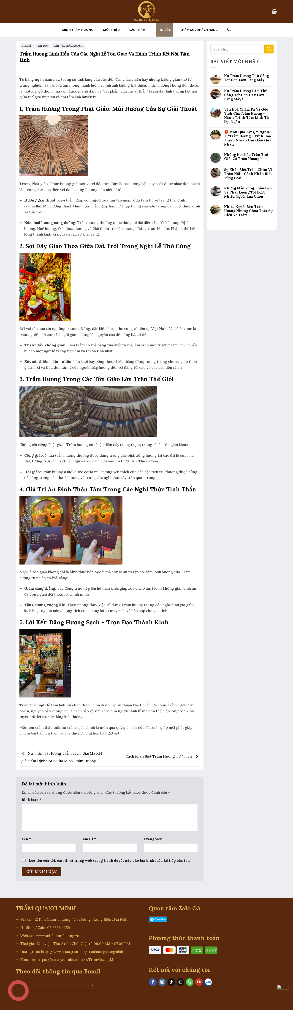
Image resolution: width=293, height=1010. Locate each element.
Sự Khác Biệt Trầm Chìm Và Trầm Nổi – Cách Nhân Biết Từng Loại (248, 174)
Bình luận (31, 800)
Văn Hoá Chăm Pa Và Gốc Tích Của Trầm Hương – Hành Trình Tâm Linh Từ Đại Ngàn (246, 115)
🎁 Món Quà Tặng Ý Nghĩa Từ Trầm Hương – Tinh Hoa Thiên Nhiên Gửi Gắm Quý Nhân (247, 138)
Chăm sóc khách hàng (199, 30)
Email (89, 839)
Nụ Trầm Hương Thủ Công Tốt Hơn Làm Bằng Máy (246, 78)
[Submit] (269, 49)
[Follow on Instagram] (162, 982)
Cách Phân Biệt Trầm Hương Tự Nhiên (159, 756)
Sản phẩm (137, 30)
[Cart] (274, 11)
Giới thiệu (111, 30)
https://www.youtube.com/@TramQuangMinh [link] (78, 959)
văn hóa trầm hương (68, 45)
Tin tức (164, 30)
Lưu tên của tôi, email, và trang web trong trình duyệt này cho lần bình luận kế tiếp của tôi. (109, 861)
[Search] (229, 29)
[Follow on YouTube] (199, 982)
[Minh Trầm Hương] (146, 11)
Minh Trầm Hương (77, 30)
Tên (26, 839)
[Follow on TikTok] (171, 982)
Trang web (153, 839)
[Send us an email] (180, 982)
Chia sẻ (26, 45)
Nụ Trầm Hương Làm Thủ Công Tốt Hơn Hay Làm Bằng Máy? (245, 95)
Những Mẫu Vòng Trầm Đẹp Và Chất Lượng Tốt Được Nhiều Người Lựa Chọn (248, 192)
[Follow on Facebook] (153, 982)
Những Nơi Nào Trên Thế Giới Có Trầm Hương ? (246, 157)
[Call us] (189, 982)
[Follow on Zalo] (208, 982)
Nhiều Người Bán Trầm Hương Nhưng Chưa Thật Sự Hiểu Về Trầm (248, 211)
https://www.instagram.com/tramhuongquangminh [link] (82, 952)
